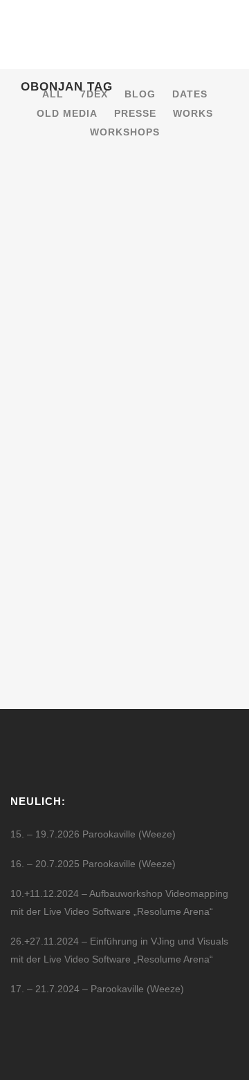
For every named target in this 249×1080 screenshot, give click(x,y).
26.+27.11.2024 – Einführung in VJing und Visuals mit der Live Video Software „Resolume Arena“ (119, 950)
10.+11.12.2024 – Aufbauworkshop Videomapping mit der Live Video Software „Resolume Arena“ (119, 902)
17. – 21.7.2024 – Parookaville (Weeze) (97, 988)
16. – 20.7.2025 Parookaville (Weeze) (93, 863)
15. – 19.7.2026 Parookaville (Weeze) (93, 834)
